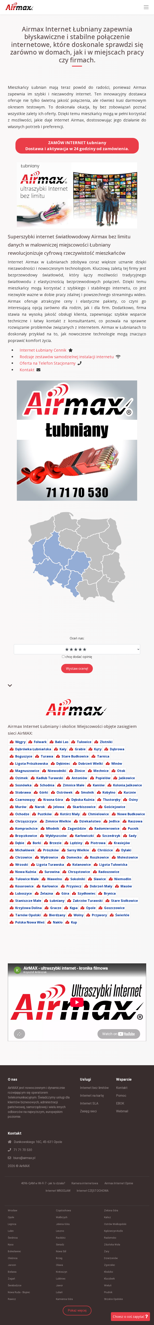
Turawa (47, 756)
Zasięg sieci (88, 1111)
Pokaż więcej (77, 1310)
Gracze (55, 908)
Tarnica (103, 756)
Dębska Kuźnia (82, 799)
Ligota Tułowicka (113, 864)
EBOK (120, 1103)
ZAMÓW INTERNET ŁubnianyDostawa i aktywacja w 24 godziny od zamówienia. (77, 145)
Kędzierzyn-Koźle (113, 1231)
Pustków (45, 814)
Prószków (51, 850)
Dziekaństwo (90, 821)
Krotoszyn (61, 1271)
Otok (121, 771)
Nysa (10, 1244)
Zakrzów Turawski (88, 900)
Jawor (59, 1285)
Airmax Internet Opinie (118, 1183)
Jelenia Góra (63, 1224)
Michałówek (25, 850)
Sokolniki (77, 879)
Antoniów (79, 778)
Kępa (74, 908)
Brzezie (56, 843)
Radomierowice (107, 828)
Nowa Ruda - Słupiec (19, 1292)
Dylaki (126, 850)
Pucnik (133, 828)
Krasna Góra (53, 799)
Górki (43, 792)
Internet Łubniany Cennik (43, 350)
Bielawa (12, 1271)
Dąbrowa (117, 749)
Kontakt (27, 369)
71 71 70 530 (22, 1150)
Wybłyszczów (56, 835)
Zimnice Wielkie (58, 821)
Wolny (78, 915)
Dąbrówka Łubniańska (33, 749)
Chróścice (105, 850)
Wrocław (12, 1210)
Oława (59, 1265)
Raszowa (135, 821)
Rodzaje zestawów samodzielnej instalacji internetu (67, 356)
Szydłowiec (86, 893)
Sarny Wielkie (78, 850)
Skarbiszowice (84, 807)
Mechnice (101, 771)
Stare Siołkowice (124, 900)
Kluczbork (109, 1278)
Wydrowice (49, 857)
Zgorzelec (109, 1265)
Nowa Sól (61, 1251)
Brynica (110, 893)
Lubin (11, 1231)
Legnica (12, 1224)
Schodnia (47, 785)
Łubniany (57, 900)
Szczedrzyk (111, 835)
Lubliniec (60, 1278)
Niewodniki (57, 771)
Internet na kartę (92, 1095)
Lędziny (76, 843)
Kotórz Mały (70, 814)
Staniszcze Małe (28, 900)
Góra (65, 893)
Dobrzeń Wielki (90, 763)
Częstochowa (63, 1210)
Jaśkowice (127, 778)
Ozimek (21, 778)
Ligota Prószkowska (31, 763)
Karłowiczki (84, 835)
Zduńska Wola (112, 1244)
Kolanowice (81, 864)
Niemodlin (122, 879)
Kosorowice (24, 886)
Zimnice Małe (73, 785)
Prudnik (108, 1292)
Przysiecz (73, 886)
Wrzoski (21, 864)
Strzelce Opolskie (113, 1299)
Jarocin (12, 1265)
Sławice (100, 879)
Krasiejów (122, 843)
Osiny (133, 799)
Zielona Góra (111, 1210)
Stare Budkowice (75, 756)
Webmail (122, 1111)
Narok (40, 807)
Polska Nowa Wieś (30, 922)
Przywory (99, 915)
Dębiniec (63, 763)
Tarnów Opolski (28, 915)
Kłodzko (108, 1271)
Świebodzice (14, 1285)
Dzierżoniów (111, 1258)
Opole (91, 908)
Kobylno (108, 792)
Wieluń (107, 1285)
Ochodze (22, 814)
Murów (20, 807)
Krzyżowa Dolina (28, 908)
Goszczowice (114, 908)
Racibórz (61, 1237)
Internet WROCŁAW (58, 1190)
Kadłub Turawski (49, 778)
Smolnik (87, 792)
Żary (106, 1251)
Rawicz (12, 1299)
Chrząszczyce (26, 821)
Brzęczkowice (26, 835)
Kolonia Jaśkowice (127, 785)
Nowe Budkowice (131, 814)
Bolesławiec (14, 1251)
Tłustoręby (111, 799)
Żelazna (46, 893)
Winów (116, 763)
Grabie (80, 749)
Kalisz (107, 1217)
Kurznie (130, 792)
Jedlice (114, 821)
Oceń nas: (77, 638)
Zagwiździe (77, 828)
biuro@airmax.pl (24, 1158)
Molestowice (127, 857)
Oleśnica (12, 1258)
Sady (132, 835)
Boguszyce (23, 756)
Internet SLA (89, 1103)
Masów (126, 886)
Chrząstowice (79, 872)
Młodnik (52, 828)
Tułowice (84, 742)
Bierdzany (57, 915)
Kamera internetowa (85, 1183)
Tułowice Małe (27, 879)
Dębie (19, 843)
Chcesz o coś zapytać (129, 1316)
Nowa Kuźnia (25, 872)
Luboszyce (23, 893)
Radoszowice (108, 872)
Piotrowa (98, 843)
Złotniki (106, 742)
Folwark (40, 742)
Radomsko (110, 1237)
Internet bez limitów (94, 1088)
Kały (63, 749)
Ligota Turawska (50, 864)
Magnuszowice (27, 771)
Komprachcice (26, 828)
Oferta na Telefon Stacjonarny (48, 363)
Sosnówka (23, 785)
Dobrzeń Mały (101, 886)
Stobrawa (23, 792)
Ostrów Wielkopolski (115, 1224)
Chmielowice (98, 814)
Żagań (11, 1278)
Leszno (60, 1231)
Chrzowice (23, 857)
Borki (37, 843)
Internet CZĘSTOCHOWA (92, 1190)
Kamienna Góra (64, 1299)
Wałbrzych (61, 1217)
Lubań (59, 1292)
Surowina (52, 872)
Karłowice (50, 886)
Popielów (103, 778)
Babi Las (61, 742)
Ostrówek (65, 792)
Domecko (74, 857)
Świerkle (122, 915)
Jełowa (58, 807)
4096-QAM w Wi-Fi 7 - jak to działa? (43, 1183)
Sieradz (60, 1244)
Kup (74, 922)
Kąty (97, 749)
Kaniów (99, 785)
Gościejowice (114, 807)
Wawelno (54, 879)
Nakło (58, 922)
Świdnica (13, 1237)
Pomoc (121, 1095)
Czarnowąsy (25, 799)
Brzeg (59, 1258)
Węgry (20, 742)
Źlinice (80, 771)
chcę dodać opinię (78, 656)
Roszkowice (99, 857)
